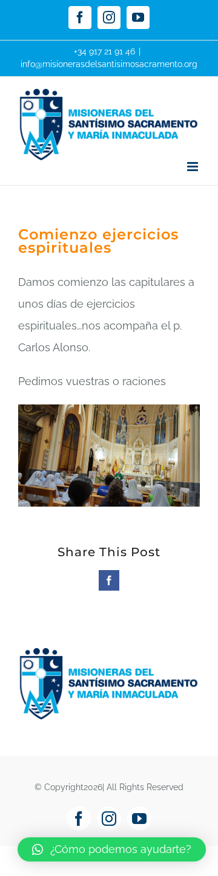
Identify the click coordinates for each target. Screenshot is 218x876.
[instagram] (109, 818)
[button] (112, 849)
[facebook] (79, 818)
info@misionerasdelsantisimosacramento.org (109, 64)
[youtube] (139, 818)
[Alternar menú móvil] (193, 166)
